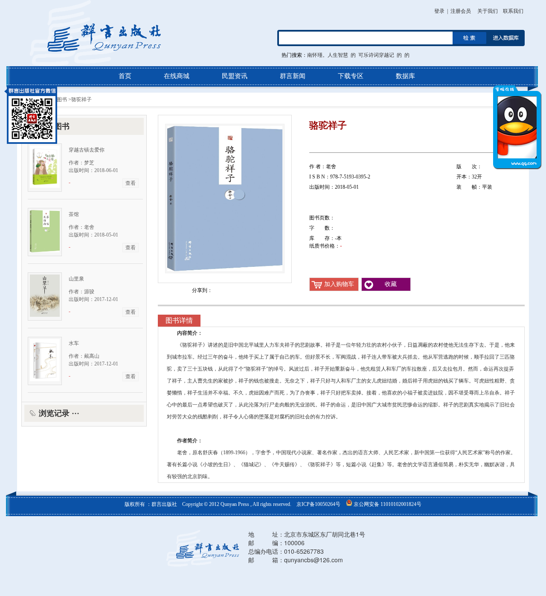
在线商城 (176, 76)
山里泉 (76, 279)
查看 (130, 183)
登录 (439, 11)
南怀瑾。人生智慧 (327, 55)
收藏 (391, 284)
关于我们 (487, 11)
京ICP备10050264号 (319, 504)
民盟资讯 (234, 76)
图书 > (63, 99)
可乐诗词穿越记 (376, 55)
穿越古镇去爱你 (87, 150)
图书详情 (179, 320)
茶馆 (74, 214)
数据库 (405, 76)
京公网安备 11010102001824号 (386, 504)
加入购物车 (339, 284)
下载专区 (350, 76)
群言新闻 (292, 76)
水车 (74, 343)
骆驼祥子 (81, 99)
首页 (125, 76)
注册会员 (460, 11)
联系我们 (513, 11)
